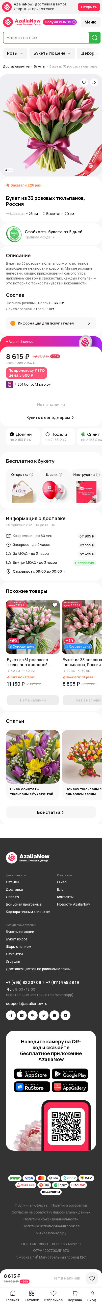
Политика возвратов (69, 1205)
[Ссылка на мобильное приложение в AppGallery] (70, 1086)
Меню (91, 22)
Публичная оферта (31, 1205)
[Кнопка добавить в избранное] (55, 605)
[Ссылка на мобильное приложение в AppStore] (32, 1073)
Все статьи (48, 812)
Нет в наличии (66, 1278)
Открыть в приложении (34, 9)
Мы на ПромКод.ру (51, 1233)
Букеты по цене (49, 53)
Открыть (89, 6)
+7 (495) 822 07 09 (23, 982)
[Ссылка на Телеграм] (11, 1015)
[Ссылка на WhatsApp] (54, 1015)
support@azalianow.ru (27, 1003)
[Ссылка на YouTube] (65, 1015)
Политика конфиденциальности (51, 1219)
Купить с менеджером (48, 417)
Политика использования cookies (51, 1226)
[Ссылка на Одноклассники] (44, 1015)
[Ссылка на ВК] (33, 1015)
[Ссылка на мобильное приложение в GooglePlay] (70, 1073)
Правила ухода (37, 237)
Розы (12, 53)
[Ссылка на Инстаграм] (22, 1015)
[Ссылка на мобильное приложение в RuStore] (32, 1086)
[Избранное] (84, 82)
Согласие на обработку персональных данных (51, 1212)
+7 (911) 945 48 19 (62, 982)
